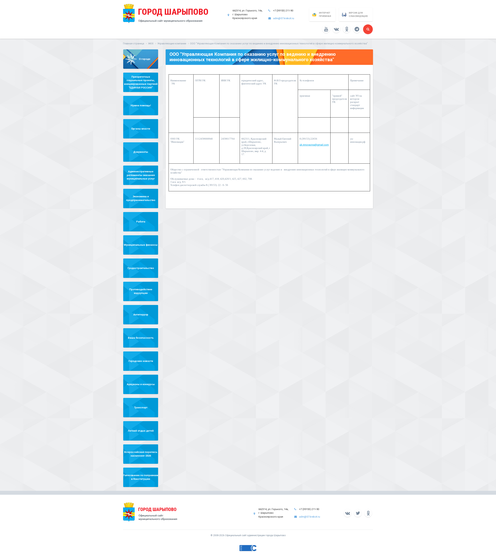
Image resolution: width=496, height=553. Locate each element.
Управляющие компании (171, 43)
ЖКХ (150, 43)
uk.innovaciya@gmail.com (314, 144)
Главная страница (133, 43)
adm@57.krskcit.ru (283, 18)
